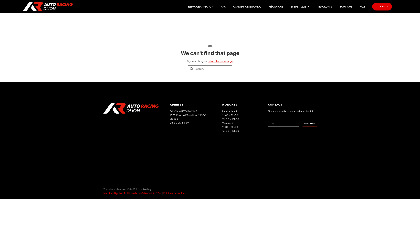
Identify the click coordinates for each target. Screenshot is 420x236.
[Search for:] (210, 68)
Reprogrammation (200, 6)
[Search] (191, 69)
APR (223, 6)
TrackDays (324, 6)
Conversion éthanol (247, 6)
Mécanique (276, 6)
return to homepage (220, 61)
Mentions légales (112, 193)
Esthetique (298, 6)
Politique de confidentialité (139, 193)
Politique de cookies (174, 193)
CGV (158, 193)
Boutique (345, 6)
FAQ (362, 6)
